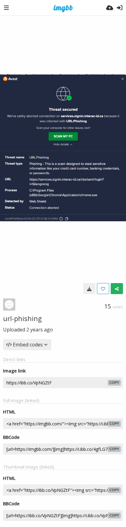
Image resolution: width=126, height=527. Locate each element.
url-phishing (22, 318)
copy (114, 382)
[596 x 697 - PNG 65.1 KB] (89, 288)
